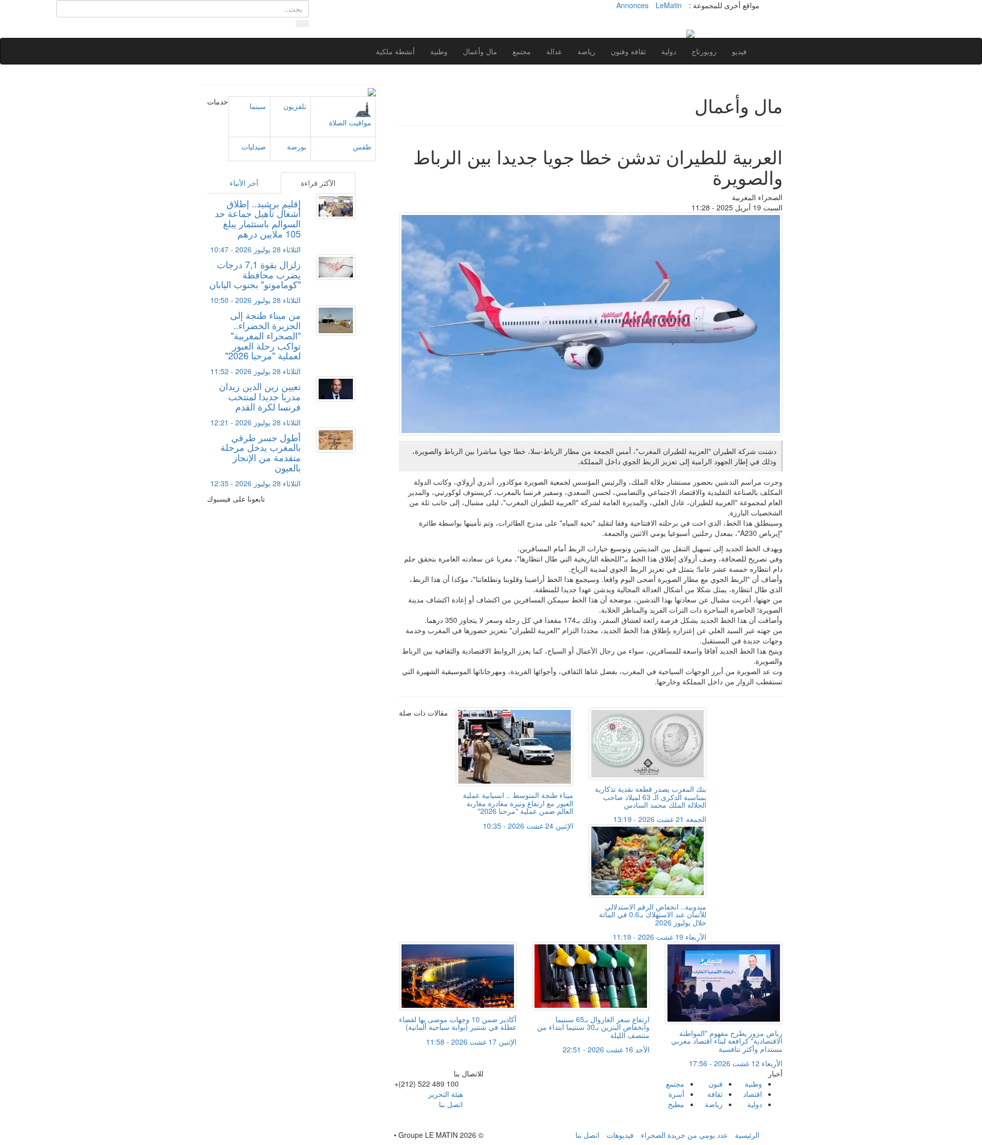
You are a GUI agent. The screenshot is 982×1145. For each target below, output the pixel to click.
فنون (715, 1083)
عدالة (554, 51)
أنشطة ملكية (395, 51)
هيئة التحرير (445, 1094)
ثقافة (715, 1094)
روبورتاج (704, 51)
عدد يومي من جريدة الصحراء (684, 1135)
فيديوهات (620, 1135)
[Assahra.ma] (690, 33)
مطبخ (676, 1104)
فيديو (739, 51)
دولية (668, 51)
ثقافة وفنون (628, 51)
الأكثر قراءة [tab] (318, 183)
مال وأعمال (480, 51)
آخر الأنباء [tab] (244, 183)
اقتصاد (752, 1094)
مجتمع (521, 51)
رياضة (586, 51)
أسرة (676, 1094)
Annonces (632, 5)
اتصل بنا (451, 1104)
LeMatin (669, 5)
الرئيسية (747, 1135)
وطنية (439, 51)
